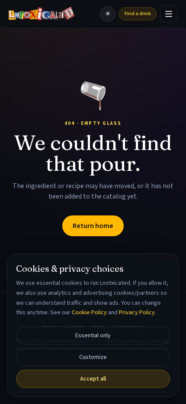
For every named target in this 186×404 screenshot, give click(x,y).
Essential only (93, 335)
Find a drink (138, 13)
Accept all (93, 379)
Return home (93, 226)
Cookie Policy (89, 312)
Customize (93, 357)
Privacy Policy (137, 312)
